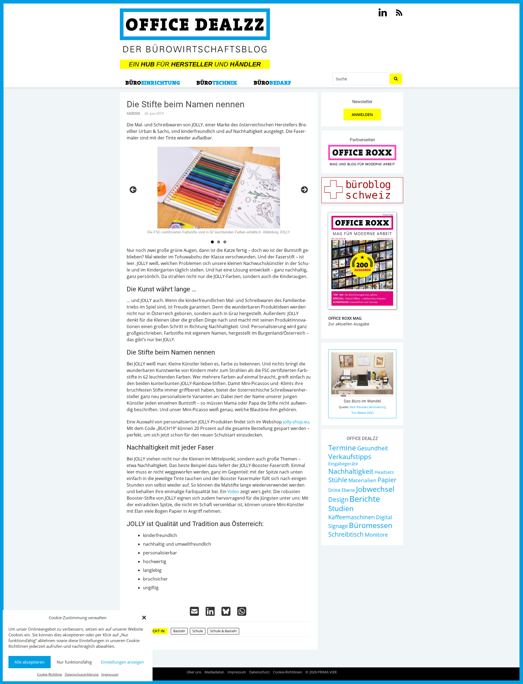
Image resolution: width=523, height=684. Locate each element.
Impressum (109, 674)
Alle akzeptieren (29, 662)
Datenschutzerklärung (82, 674)
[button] (144, 617)
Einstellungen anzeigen (122, 662)
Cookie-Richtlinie (49, 674)
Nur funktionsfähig (74, 662)
